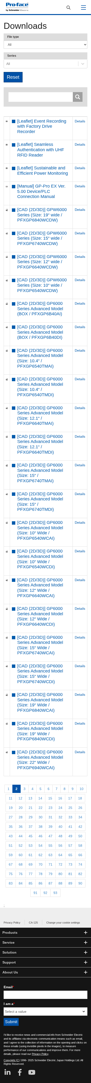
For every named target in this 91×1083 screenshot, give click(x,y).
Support (9, 962)
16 (60, 798)
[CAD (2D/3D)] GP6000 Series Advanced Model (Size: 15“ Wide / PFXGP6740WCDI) (40, 674)
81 (70, 874)
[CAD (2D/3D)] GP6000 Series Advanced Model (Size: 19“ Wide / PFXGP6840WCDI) (40, 731)
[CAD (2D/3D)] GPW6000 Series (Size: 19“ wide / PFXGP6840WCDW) (42, 214)
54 (40, 845)
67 (11, 864)
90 (80, 883)
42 (80, 827)
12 (20, 798)
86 (40, 883)
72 (60, 864)
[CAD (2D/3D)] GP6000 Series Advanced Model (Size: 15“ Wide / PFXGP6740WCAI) (40, 645)
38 (40, 827)
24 (60, 808)
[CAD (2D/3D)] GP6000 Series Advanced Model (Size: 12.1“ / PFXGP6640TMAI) (40, 415)
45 (31, 836)
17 (70, 798)
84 (21, 883)
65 (70, 855)
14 (40, 798)
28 (21, 817)
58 (80, 845)
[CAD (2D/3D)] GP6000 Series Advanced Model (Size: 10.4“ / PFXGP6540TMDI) (40, 387)
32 (60, 817)
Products (9, 932)
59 (11, 855)
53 (31, 845)
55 (50, 845)
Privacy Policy (12, 922)
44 (21, 836)
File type (13, 37)
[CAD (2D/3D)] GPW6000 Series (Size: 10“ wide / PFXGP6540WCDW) (42, 285)
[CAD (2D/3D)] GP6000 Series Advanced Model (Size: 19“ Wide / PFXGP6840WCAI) (40, 702)
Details (80, 121)
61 (31, 855)
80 (60, 874)
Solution (9, 952)
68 (21, 864)
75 (11, 874)
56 (60, 845)
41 (70, 827)
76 (21, 874)
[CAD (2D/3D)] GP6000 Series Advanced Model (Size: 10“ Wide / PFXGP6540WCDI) (40, 559)
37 (31, 827)
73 (70, 864)
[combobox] (6, 63)
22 (40, 808)
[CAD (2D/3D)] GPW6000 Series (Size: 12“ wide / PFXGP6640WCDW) (42, 261)
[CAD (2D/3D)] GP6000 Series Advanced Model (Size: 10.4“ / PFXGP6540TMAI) (40, 358)
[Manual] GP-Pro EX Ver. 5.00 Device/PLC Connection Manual (41, 191)
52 (21, 845)
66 (80, 855)
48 (60, 836)
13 (30, 798)
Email (9, 987)
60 (21, 855)
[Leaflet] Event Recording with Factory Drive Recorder (41, 126)
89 (70, 883)
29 (31, 817)
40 (60, 827)
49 (70, 836)
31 (50, 817)
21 (31, 808)
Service (8, 942)
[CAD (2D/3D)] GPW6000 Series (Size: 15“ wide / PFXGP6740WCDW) (42, 238)
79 (50, 874)
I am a (9, 1004)
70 (40, 864)
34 (80, 817)
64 (60, 855)
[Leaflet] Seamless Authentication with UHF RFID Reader (40, 149)
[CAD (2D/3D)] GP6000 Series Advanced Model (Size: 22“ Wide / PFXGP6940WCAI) (40, 760)
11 (10, 798)
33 (70, 817)
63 (50, 855)
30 (40, 817)
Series (11, 55)
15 (50, 798)
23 (50, 808)
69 (31, 864)
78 (40, 874)
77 (31, 874)
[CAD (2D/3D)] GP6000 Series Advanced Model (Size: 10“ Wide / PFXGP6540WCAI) (40, 530)
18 (80, 798)
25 (70, 808)
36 (21, 827)
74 (80, 864)
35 (11, 827)
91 (35, 893)
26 (80, 808)
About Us (10, 972)
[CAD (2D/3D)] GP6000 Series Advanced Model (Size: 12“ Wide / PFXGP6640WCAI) (40, 587)
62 (40, 855)
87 (50, 883)
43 (11, 836)
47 (50, 836)
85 (31, 883)
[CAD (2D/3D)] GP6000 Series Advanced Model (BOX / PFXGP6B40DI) (40, 332)
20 (21, 808)
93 (55, 893)
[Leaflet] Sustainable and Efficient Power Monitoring (42, 171)
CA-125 (33, 922)
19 (11, 808)
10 (81, 789)
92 (45, 893)
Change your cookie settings (63, 922)
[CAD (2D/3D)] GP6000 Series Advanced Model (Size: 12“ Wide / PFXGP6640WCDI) (40, 616)
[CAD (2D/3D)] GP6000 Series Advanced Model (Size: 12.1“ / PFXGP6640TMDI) (40, 444)
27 (11, 817)
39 (50, 827)
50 (80, 836)
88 (60, 883)
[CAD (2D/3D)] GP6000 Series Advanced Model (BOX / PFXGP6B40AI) (40, 308)
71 (50, 864)
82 (80, 874)
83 (11, 883)
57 (70, 845)
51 (11, 845)
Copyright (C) (12, 1060)
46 (40, 836)
